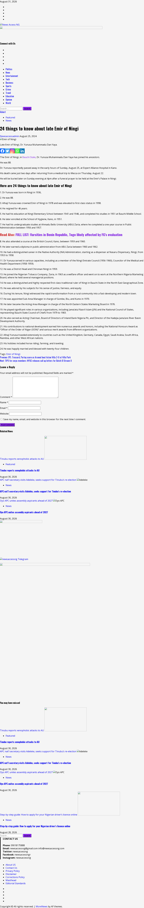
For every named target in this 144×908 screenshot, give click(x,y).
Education (10, 96)
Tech (8, 79)
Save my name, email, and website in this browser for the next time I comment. (44, 419)
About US (11, 864)
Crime (8, 89)
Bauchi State (29, 157)
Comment (6, 397)
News (8, 72)
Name (4, 402)
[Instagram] (12, 150)
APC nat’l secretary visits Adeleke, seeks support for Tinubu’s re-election (38, 479)
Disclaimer (11, 874)
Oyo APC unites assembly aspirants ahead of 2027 (26, 500)
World (8, 103)
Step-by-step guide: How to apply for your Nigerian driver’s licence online (38, 814)
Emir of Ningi (13, 354)
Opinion (9, 99)
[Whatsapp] (17, 150)
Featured (10, 117)
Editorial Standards (16, 883)
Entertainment (12, 76)
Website (4, 413)
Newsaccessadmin (10, 136)
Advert (3, 112)
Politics (9, 69)
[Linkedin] (22, 150)
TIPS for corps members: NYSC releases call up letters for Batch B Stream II (36, 360)
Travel (8, 93)
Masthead (11, 880)
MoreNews (41, 906)
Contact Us (11, 867)
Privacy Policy (13, 871)
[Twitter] (7, 150)
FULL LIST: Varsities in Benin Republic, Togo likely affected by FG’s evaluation (69, 234)
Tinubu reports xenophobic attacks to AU (22, 458)
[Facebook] (2, 150)
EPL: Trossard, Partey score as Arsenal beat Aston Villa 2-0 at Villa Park (35, 357)
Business (9, 82)
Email (3, 408)
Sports (8, 86)
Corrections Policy (15, 877)
